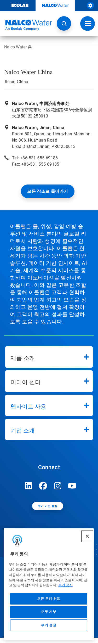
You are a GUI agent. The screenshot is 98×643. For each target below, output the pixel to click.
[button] (64, 23)
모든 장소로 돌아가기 (47, 191)
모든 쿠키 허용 (48, 599)
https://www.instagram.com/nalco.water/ (58, 485)
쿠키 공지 (65, 585)
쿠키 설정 (48, 625)
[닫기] (87, 536)
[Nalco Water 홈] (26, 25)
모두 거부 (48, 612)
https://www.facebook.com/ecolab (43, 485)
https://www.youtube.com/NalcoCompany (72, 485)
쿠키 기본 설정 (47, 506)
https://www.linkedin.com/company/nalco (28, 485)
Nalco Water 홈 (18, 46)
